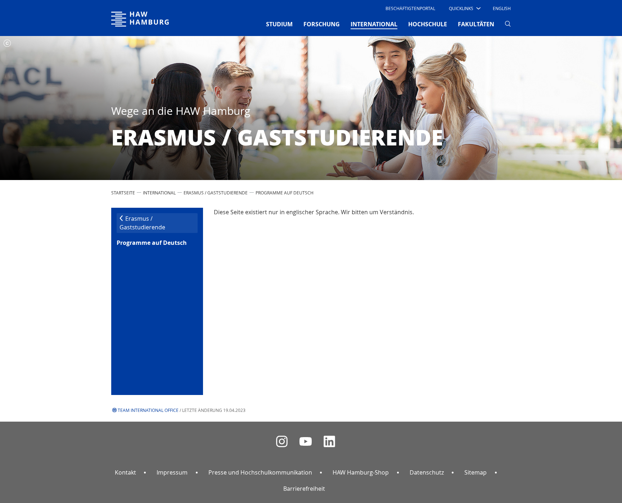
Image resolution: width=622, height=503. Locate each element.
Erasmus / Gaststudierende (216, 193)
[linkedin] (329, 441)
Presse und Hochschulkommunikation (260, 472)
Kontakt (125, 472)
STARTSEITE (123, 193)
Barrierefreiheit (304, 489)
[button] (464, 8)
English (502, 8)
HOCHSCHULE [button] (427, 24)
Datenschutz (427, 472)
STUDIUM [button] (279, 24)
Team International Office (148, 410)
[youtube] (305, 441)
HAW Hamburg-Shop (361, 472)
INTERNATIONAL (159, 193)
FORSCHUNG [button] (321, 24)
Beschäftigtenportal (410, 8)
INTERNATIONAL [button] (374, 24)
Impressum (172, 472)
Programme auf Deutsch (285, 193)
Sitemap (475, 472)
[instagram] (281, 441)
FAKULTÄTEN (476, 24)
